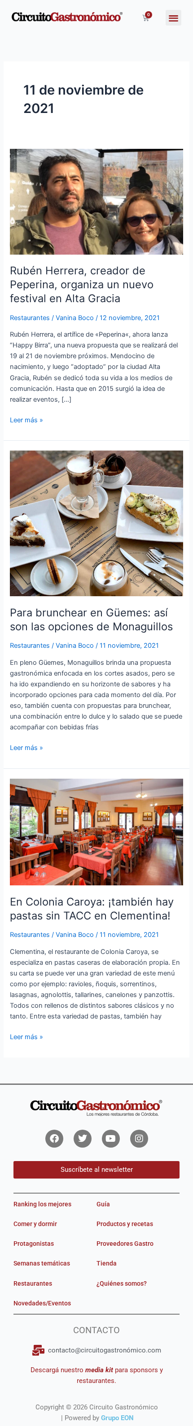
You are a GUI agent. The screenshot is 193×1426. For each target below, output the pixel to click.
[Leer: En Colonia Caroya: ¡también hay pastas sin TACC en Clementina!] (96, 832)
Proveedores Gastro (125, 1243)
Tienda (106, 1263)
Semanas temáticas (41, 1263)
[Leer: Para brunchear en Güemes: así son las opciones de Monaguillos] (96, 523)
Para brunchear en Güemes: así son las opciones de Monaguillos (91, 619)
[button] (173, 18)
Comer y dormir (35, 1223)
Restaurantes (30, 318)
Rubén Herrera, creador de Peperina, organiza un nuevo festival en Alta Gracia (82, 284)
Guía (103, 1204)
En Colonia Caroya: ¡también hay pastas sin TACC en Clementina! (92, 908)
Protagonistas (33, 1243)
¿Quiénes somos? (121, 1283)
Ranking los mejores (42, 1204)
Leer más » (26, 419)
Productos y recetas (124, 1223)
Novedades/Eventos (42, 1303)
